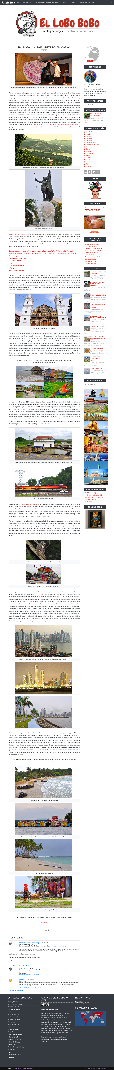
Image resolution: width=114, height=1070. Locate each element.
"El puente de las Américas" (43, 124)
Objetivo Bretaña (90, 261)
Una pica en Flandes (92, 244)
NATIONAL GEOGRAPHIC (93, 495)
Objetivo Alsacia (90, 259)
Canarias (89, 138)
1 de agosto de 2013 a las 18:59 (19, 965)
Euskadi (88, 151)
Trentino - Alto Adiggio (93, 257)
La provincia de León (92, 253)
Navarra (88, 162)
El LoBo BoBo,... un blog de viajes (23, 1068)
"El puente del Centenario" (66, 124)
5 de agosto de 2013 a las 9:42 (29, 974)
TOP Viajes (88, 501)
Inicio (18, 2)
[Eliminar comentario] (30, 965)
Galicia (88, 155)
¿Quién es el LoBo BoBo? (86, 2)
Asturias (88, 136)
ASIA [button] (64, 2)
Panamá (44, 50)
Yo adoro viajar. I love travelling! (29, 943)
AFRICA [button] (58, 2)
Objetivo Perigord (91, 263)
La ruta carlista (90, 255)
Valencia (88, 166)
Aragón (88, 134)
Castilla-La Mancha (92, 145)
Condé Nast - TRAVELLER (94, 497)
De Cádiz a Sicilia (91, 246)
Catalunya (89, 147)
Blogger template (90, 1068)
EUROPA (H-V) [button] (39, 2)
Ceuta (88, 149)
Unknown (22, 979)
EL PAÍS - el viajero (91, 493)
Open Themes (102, 1068)
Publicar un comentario (16, 990)
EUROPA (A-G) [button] (26, 2)
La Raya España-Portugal (93, 248)
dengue (41, 594)
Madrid (88, 157)
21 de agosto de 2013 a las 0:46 (29, 987)
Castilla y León (91, 142)
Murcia (88, 160)
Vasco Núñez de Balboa (17, 234)
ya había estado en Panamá (28, 504)
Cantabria (89, 140)
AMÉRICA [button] (49, 2)
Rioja (87, 164)
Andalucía (89, 132)
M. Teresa (22, 968)
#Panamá (44, 922)
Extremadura (90, 153)
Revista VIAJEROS (91, 499)
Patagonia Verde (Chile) (93, 250)
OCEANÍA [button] (72, 2)
